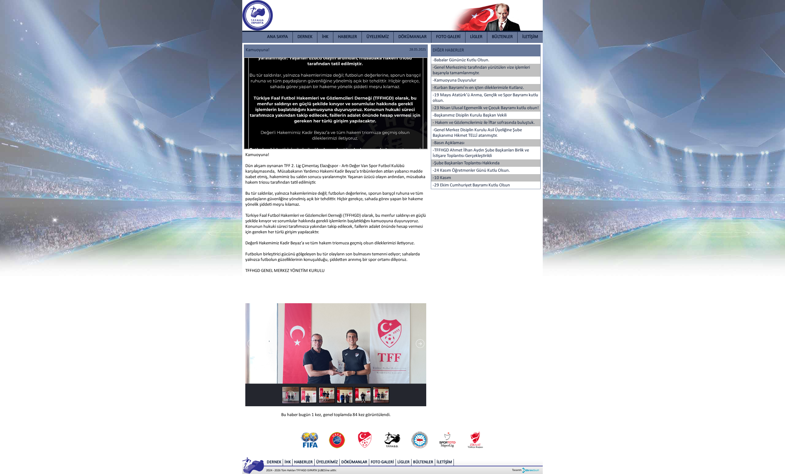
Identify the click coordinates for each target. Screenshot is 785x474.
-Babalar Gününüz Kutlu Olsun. (461, 60)
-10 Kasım (442, 178)
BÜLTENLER (502, 37)
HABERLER (347, 37)
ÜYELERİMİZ (377, 37)
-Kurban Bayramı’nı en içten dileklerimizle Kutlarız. (478, 88)
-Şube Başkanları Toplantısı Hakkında (466, 163)
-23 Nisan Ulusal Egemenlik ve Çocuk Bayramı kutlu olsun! (486, 108)
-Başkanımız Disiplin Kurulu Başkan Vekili (470, 115)
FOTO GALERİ (448, 37)
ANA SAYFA (277, 37)
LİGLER (476, 37)
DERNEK (304, 37)
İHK (325, 37)
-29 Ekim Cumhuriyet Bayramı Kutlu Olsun (471, 185)
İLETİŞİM (530, 37)
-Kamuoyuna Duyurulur (454, 80)
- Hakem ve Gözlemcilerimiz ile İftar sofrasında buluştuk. (484, 122)
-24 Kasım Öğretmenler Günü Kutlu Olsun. (471, 170)
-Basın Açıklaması (448, 143)
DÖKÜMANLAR (412, 37)
